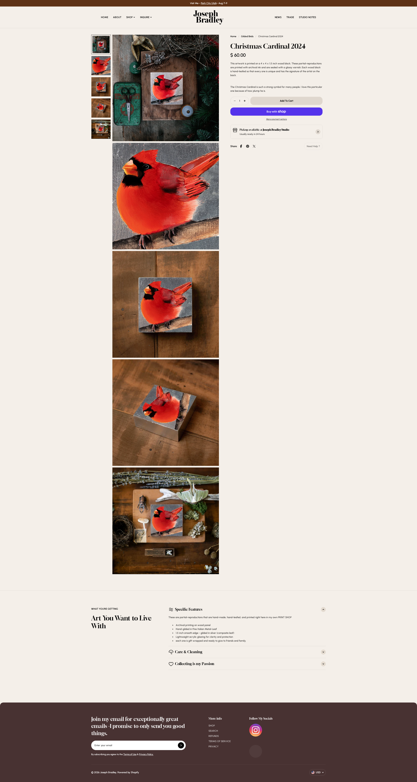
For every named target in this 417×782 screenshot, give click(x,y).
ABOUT (117, 17)
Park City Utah (209, 3)
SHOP (129, 17)
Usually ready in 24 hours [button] (252, 134)
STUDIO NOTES (307, 17)
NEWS (278, 17)
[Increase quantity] (245, 101)
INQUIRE (144, 17)
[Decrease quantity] (233, 101)
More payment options (276, 119)
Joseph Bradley (108, 772)
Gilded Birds (247, 36)
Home (233, 36)
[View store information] (318, 131)
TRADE (290, 17)
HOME (104, 17)
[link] (313, 146)
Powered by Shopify (128, 772)
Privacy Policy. (146, 754)
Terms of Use (130, 754)
